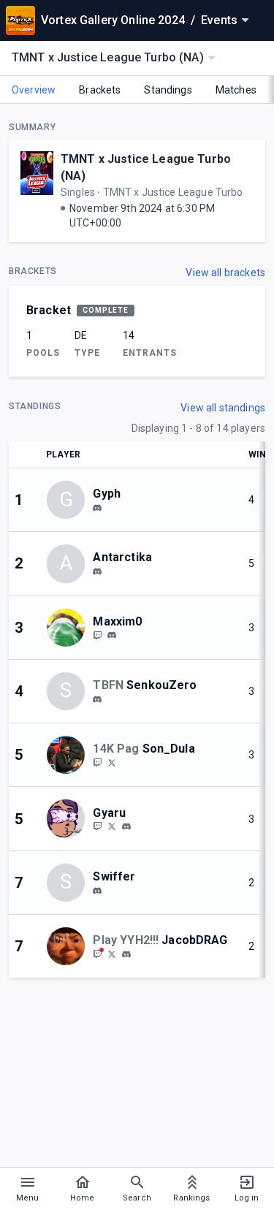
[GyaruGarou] (97, 826)
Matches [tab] (236, 90)
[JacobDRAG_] (97, 953)
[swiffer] (97, 891)
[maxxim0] (111, 636)
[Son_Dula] (97, 762)
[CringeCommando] (97, 635)
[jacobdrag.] (126, 954)
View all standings (222, 408)
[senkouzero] (97, 699)
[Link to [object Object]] (69, 627)
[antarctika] (97, 571)
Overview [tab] (34, 90)
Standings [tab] (167, 90)
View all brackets (225, 272)
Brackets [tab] (100, 90)
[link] (97, 507)
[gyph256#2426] (97, 508)
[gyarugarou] (111, 826)
